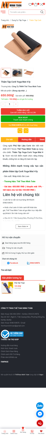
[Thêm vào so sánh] (26, 130)
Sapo (41, 375)
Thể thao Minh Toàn (22, 375)
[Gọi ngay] (40, 423)
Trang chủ (4, 433)
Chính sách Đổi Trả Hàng (10, 354)
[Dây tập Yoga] (7, 288)
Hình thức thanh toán (9, 348)
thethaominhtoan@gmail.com (13, 326)
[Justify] (42, 12)
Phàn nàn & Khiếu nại (9, 357)
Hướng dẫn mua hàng (9, 345)
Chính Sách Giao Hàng (9, 351)
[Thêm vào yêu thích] (20, 130)
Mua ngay (23, 118)
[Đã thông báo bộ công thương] (12, 334)
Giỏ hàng (23, 432)
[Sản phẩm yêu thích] (30, 5)
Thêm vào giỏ (23, 111)
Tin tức (32, 433)
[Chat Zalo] (28, 263)
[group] (23, 45)
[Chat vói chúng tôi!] (40, 414)
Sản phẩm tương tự (11, 277)
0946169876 (16, 125)
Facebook (14, 263)
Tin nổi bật (6, 270)
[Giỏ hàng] (35, 5)
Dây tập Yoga (19, 283)
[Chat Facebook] (8, 263)
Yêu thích (41, 433)
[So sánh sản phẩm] (41, 5)
